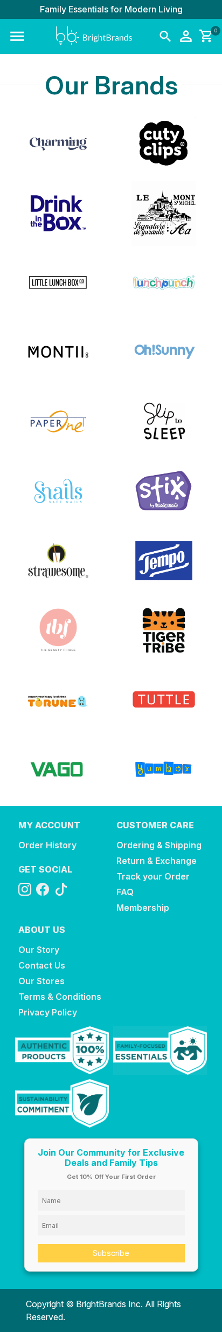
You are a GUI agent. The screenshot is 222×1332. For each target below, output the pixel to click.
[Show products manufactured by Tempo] (164, 560)
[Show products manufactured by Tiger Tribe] (164, 630)
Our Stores (41, 981)
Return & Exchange (156, 860)
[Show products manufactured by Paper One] (58, 421)
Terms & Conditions (59, 996)
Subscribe (111, 1253)
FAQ (125, 892)
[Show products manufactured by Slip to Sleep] (164, 421)
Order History (47, 845)
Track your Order (153, 876)
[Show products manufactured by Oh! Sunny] (164, 352)
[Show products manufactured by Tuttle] (164, 699)
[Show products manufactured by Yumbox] (164, 769)
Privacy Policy (47, 1012)
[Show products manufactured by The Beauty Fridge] (58, 630)
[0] (204, 37)
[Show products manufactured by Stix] (164, 491)
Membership (142, 907)
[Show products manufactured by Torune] (58, 699)
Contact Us (41, 965)
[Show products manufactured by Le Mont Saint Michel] (164, 213)
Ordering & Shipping (159, 845)
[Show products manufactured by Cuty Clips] (164, 143)
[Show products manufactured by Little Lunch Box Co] (58, 282)
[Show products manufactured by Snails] (58, 491)
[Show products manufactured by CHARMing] (58, 143)
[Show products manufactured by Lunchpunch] (164, 282)
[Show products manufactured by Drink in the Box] (58, 213)
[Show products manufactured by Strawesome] (58, 560)
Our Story (38, 949)
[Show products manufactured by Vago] (58, 769)
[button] (17, 36)
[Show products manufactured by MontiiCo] (58, 352)
